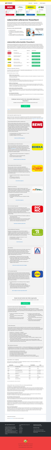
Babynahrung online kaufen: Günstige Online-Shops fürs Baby (39, 432)
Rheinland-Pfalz (13, 148)
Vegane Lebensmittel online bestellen (38, 430)
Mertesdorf (41, 118)
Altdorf (20, 425)
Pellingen (33, 118)
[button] (26, 39)
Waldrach (38, 118)
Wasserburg (20, 430)
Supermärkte (35, 3)
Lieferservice (30, 3)
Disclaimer (24, 445)
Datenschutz (30, 445)
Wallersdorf (20, 431)
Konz (35, 118)
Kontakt (19, 445)
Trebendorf (20, 427)
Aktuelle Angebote (42, 3)
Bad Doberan (21, 428)
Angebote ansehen (36, 53)
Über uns (22, 445)
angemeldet (11, 418)
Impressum (27, 445)
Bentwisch (20, 432)
